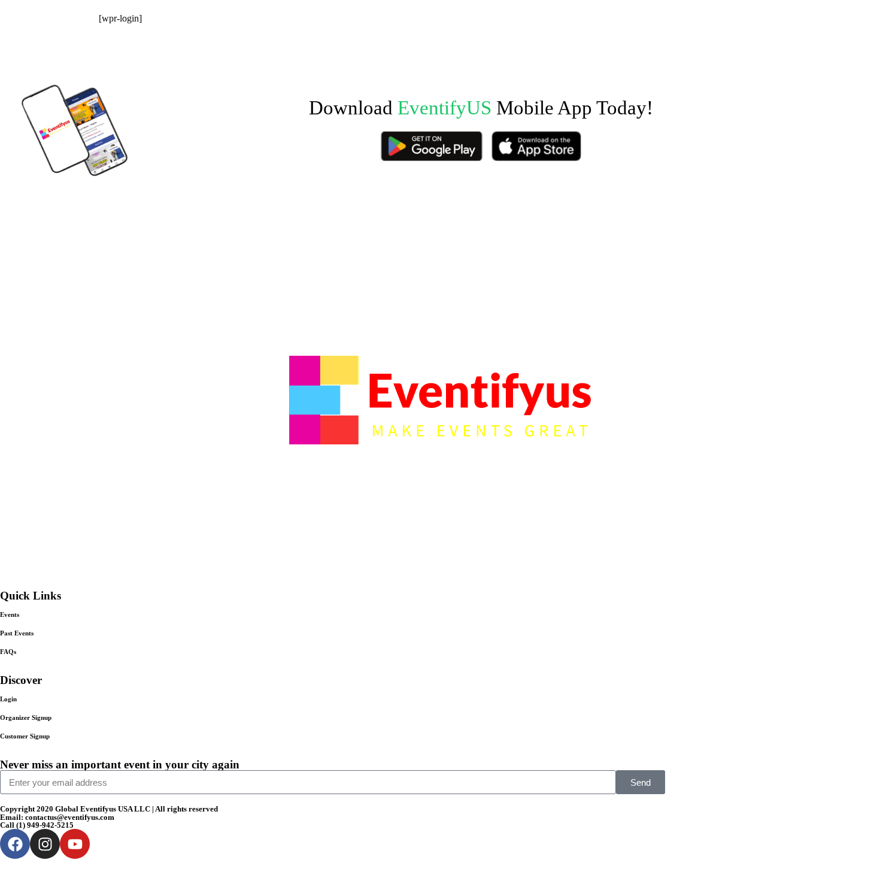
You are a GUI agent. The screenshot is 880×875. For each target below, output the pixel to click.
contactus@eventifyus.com (69, 817)
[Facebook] (15, 844)
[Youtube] (75, 844)
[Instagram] (45, 844)
